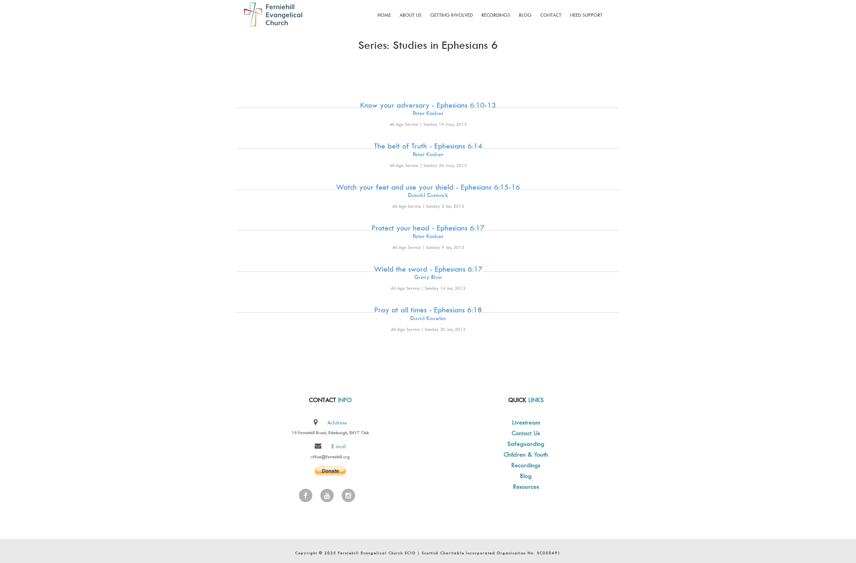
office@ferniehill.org (330, 456)
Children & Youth (526, 454)
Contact (550, 15)
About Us (411, 15)
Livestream (526, 422)
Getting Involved (451, 15)
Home (384, 15)
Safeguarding (525, 444)
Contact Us (526, 433)
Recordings (495, 15)
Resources (526, 486)
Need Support (586, 15)
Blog (525, 15)
